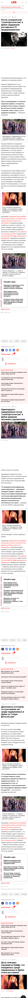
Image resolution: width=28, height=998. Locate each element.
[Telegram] (10, 350)
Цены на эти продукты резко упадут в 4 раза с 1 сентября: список (13, 687)
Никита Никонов (6, 611)
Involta (13, 48)
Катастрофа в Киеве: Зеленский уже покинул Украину (12, 384)
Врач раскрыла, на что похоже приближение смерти (10, 672)
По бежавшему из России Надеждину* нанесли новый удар (12, 378)
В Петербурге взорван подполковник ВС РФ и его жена (13, 400)
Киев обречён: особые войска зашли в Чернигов (12, 395)
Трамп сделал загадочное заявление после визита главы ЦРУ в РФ (14, 373)
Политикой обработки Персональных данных (11, 7)
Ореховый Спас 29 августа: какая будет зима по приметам (13, 389)
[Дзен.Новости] (2, 350)
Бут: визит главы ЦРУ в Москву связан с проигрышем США (13, 966)
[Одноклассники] (17, 350)
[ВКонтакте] (13, 350)
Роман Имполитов (7, 312)
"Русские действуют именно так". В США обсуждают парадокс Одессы (13, 698)
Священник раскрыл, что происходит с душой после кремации (12, 692)
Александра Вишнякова (8, 912)
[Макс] (6, 350)
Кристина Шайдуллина (18, 912)
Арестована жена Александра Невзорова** (14, 677)
